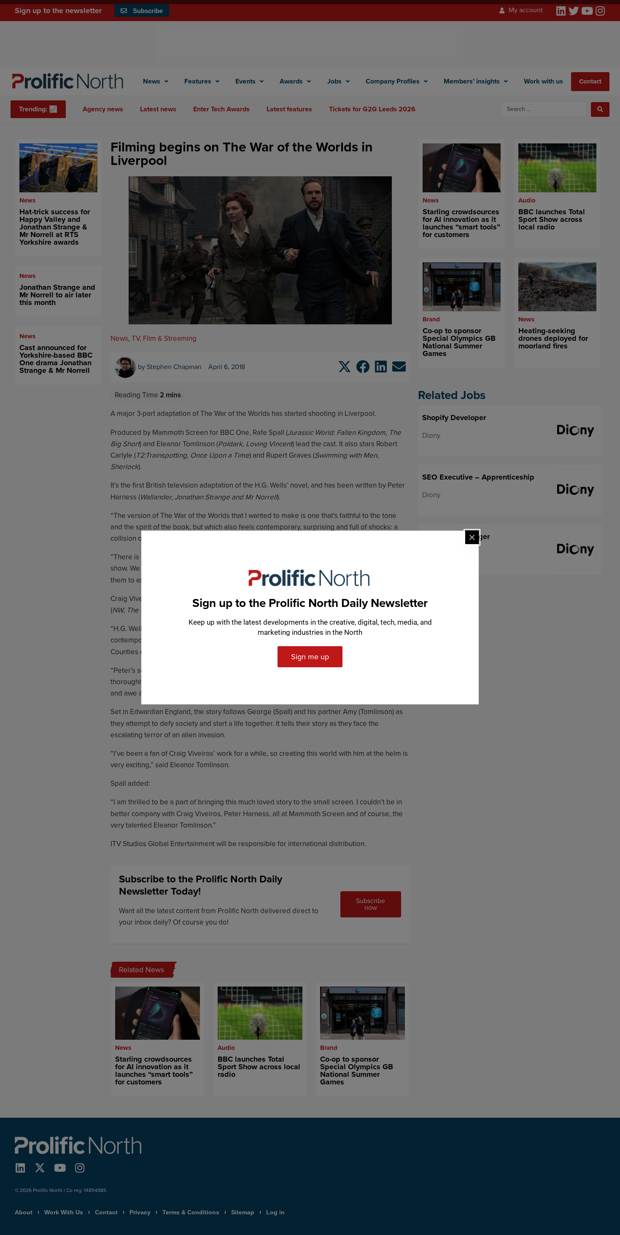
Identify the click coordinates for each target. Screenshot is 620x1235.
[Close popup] (472, 537)
